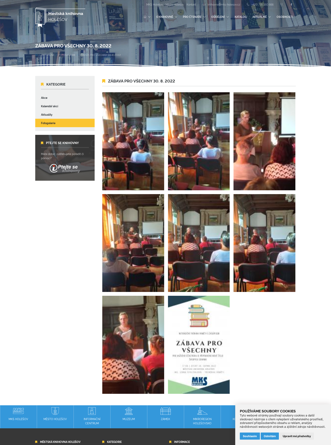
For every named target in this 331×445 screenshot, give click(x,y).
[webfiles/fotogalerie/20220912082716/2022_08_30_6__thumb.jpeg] (264, 243)
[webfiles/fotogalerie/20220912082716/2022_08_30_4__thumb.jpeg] (133, 243)
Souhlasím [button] (250, 436)
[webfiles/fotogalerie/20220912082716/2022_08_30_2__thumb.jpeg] (199, 141)
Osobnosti (285, 16)
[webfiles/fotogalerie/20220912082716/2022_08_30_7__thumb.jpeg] (133, 345)
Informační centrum (92, 421)
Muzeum (129, 419)
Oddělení (218, 16)
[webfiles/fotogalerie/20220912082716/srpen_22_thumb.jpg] (199, 345)
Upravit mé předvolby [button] (297, 436)
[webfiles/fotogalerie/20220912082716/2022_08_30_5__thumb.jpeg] (199, 243)
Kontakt (191, 4)
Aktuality (46, 114)
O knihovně (164, 16)
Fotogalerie (66, 54)
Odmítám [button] (270, 436)
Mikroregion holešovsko (202, 421)
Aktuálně (259, 16)
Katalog (241, 16)
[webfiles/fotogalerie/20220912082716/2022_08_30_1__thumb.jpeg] (133, 141)
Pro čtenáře (192, 16)
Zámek (165, 419)
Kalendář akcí (49, 106)
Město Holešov (175, 4)
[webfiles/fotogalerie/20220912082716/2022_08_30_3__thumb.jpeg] (264, 141)
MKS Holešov (154, 4)
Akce (44, 97)
